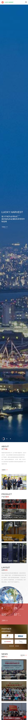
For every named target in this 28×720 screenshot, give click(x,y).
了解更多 (3, 360)
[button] (3, 708)
